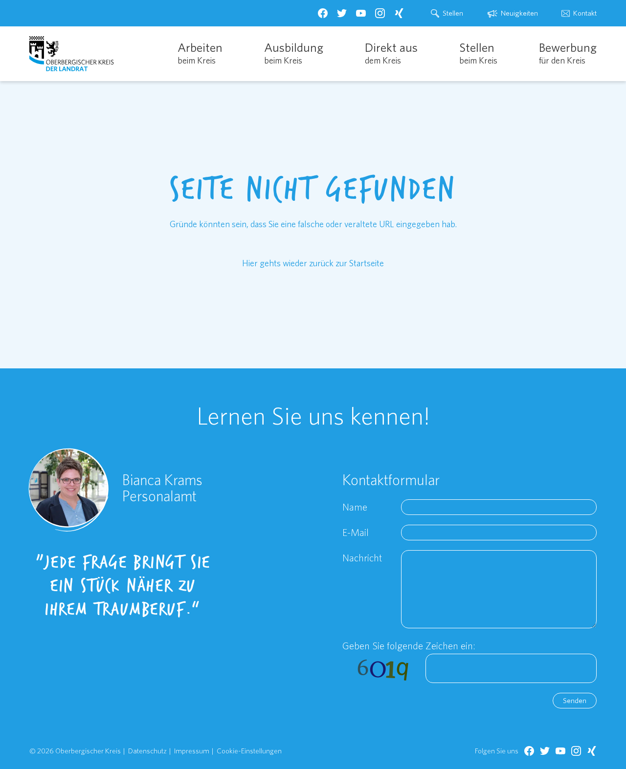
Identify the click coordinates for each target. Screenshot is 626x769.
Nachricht (362, 557)
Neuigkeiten (519, 13)
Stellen (453, 13)
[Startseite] (71, 53)
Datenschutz (147, 751)
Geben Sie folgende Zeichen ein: (408, 645)
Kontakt (585, 13)
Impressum (191, 751)
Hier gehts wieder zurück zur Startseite (313, 263)
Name (354, 507)
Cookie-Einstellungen (249, 751)
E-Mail (355, 532)
